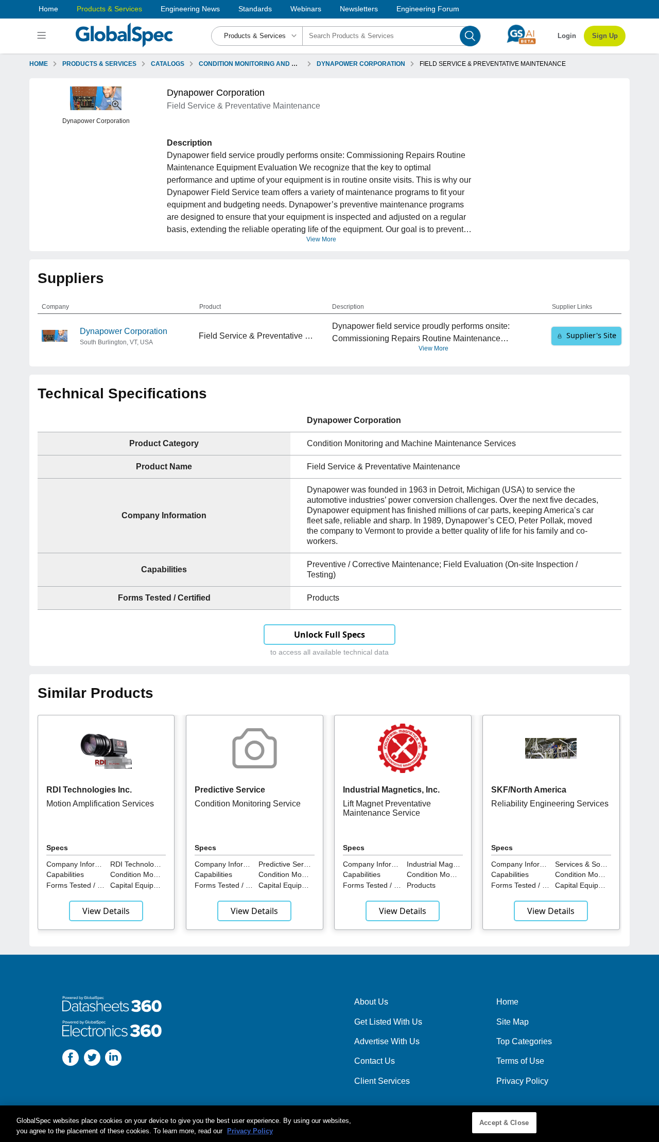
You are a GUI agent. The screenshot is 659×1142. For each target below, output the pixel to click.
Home (48, 9)
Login (567, 36)
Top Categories (524, 1041)
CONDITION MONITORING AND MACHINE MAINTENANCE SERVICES (300, 63)
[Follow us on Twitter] (92, 1059)
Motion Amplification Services (100, 803)
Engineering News (190, 9)
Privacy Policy (522, 1081)
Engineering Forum (427, 9)
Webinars (305, 9)
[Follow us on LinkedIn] (113, 1059)
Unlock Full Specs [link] (329, 634)
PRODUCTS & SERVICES (99, 63)
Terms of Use (520, 1061)
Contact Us (374, 1061)
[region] (329, 1123)
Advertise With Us (387, 1041)
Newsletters (359, 9)
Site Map (512, 1021)
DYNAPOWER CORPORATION (361, 63)
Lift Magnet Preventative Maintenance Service (387, 808)
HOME (38, 63)
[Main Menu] (43, 36)
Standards (255, 9)
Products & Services (109, 9)
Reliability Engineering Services (550, 803)
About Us (371, 1001)
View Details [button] (106, 911)
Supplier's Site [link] (591, 335)
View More (321, 239)
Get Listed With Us (388, 1021)
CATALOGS (167, 63)
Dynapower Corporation (123, 331)
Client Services (382, 1081)
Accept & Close (504, 1123)
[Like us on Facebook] (70, 1059)
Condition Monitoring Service (248, 803)
